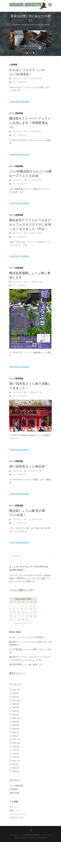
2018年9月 (14, 721)
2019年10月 (14, 700)
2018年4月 (14, 728)
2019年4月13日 (35, 392)
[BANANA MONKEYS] (28, 6)
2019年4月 (14, 707)
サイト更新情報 (16, 113)
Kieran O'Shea (27, 623)
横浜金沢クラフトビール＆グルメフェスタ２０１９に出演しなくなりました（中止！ (30, 224)
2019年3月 (14, 711)
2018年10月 (14, 718)
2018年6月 (14, 725)
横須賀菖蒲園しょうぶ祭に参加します (26, 664)
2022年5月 (14, 696)
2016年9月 (14, 764)
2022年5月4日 (34, 180)
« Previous (15, 556)
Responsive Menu (50, 4)
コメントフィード (17, 814)
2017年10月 (14, 743)
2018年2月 (14, 732)
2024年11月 (14, 689)
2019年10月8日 (35, 233)
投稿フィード (15, 810)
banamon (17, 78)
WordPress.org (16, 817)
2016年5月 (14, 767)
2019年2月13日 (35, 519)
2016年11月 (14, 760)
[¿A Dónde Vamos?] (30, 32)
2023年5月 (14, 693)
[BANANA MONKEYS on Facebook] (31, 830)
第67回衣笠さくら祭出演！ (28, 466)
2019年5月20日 (35, 281)
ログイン (13, 807)
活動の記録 (14, 792)
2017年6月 (14, 746)
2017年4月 (14, 753)
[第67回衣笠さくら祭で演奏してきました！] (30, 416)
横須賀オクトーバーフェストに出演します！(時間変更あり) (30, 122)
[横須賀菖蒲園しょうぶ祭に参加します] (30, 319)
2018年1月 (14, 736)
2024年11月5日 (35, 78)
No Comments (20, 82)
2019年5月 (14, 704)
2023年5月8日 (34, 131)
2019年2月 (14, 714)
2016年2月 (14, 771)
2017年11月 (14, 739)
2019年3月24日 (35, 470)
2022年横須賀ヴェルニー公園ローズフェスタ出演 (30, 173)
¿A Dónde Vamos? (21, 45)
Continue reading (19, 101)
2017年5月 (14, 750)
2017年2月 (14, 757)
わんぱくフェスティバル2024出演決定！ (27, 71)
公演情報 (13, 64)
